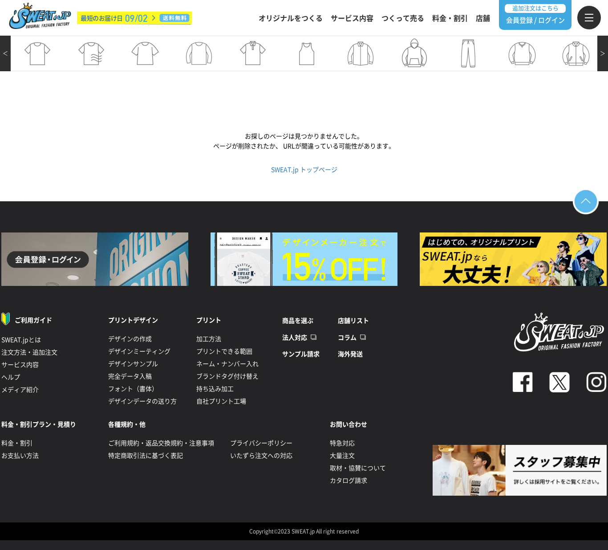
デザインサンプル (133, 364)
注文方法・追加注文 (29, 352)
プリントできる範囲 (224, 351)
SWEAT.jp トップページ (304, 170)
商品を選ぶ (297, 321)
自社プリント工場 (221, 401)
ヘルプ (10, 377)
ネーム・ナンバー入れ (227, 364)
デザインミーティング (139, 351)
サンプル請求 (301, 354)
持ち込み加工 (215, 389)
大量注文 (342, 455)
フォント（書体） (133, 389)
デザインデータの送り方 (142, 401)
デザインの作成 (130, 339)
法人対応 (294, 337)
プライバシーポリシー (261, 443)
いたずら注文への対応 (261, 455)
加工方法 (208, 339)
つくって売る (402, 18)
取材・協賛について (358, 468)
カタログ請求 (348, 480)
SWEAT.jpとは (21, 340)
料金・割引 (450, 18)
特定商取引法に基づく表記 (145, 455)
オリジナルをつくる (291, 18)
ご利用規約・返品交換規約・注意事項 (161, 443)
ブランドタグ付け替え (227, 376)
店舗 (483, 18)
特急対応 (342, 443)
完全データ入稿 (130, 376)
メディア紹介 (20, 390)
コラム (347, 337)
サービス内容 (352, 18)
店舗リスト (353, 321)
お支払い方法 (20, 455)
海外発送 (350, 354)
